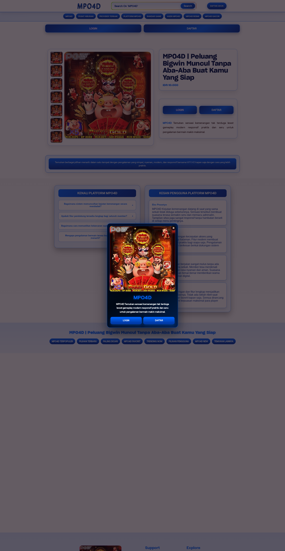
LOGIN (126, 320)
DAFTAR (159, 320)
